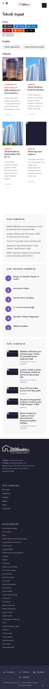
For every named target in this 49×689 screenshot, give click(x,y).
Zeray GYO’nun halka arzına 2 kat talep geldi (24, 241)
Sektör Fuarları (7, 616)
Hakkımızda (6, 493)
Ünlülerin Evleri (7, 633)
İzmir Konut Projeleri (9, 570)
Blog (3, 535)
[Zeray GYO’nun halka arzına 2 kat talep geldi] (12, 390)
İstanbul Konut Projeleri (10, 567)
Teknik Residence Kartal (34, 47)
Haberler (31, 84)
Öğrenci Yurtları (7, 612)
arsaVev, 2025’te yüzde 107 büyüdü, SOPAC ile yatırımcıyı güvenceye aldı (30, 373)
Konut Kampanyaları (9, 584)
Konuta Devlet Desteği (9, 595)
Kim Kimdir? (6, 581)
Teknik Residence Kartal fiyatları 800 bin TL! (12, 154)
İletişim (4, 501)
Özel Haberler (16, 343)
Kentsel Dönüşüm (8, 577)
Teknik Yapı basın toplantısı (35, 153)
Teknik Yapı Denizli (12, 47)
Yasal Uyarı (6, 508)
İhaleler (4, 560)
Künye (4, 505)
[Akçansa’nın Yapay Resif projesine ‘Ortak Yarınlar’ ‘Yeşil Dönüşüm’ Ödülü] (12, 401)
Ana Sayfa (6, 490)
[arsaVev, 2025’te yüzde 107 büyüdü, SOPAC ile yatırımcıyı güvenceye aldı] (12, 372)
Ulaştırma (5, 630)
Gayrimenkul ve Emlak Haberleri (12, 553)
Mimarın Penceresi (8, 605)
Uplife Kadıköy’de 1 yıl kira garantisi (12, 91)
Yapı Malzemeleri (8, 640)
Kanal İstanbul (7, 574)
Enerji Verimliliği (7, 549)
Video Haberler (7, 637)
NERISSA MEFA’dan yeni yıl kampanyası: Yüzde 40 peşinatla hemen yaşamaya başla (30, 355)
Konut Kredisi (6, 588)
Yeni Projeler (6, 644)
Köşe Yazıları (6, 602)
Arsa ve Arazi (6, 532)
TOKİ (4, 623)
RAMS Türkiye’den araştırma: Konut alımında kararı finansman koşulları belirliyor (28, 418)
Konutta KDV (6, 598)
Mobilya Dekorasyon (9, 609)
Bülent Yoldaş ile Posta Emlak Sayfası (14, 539)
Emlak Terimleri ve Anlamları (11, 542)
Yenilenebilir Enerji (8, 647)
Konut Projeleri (7, 591)
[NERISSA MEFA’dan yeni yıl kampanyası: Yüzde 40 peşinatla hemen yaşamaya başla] (12, 353)
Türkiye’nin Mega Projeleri (10, 626)
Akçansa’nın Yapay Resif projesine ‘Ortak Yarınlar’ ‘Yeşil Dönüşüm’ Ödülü (31, 402)
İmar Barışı (5, 563)
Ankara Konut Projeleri (9, 528)
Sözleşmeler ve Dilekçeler (11, 619)
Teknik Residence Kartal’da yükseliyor (36, 88)
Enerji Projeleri (7, 546)
